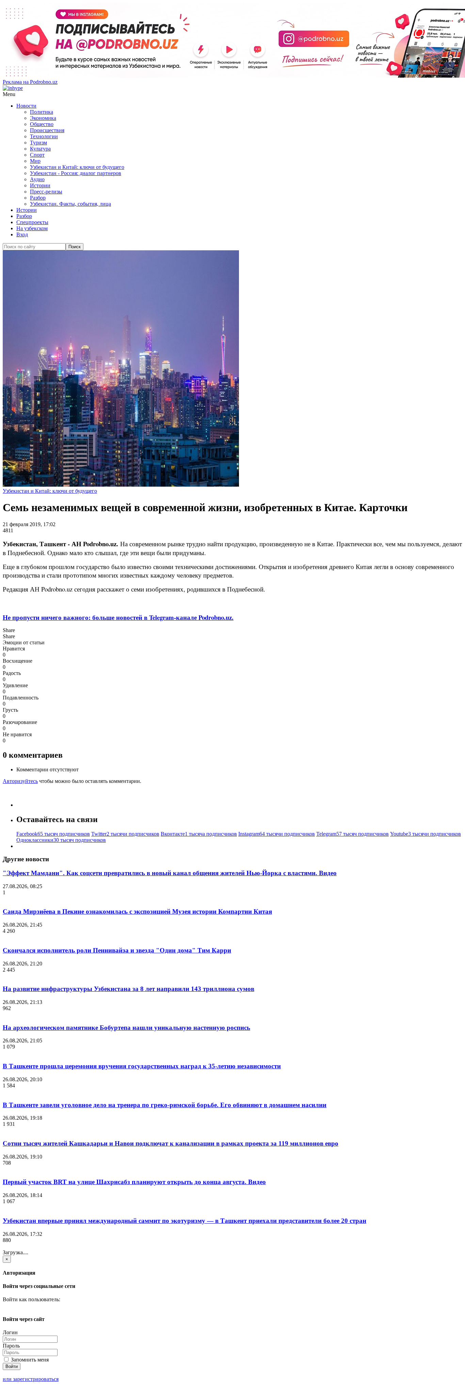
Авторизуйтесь (20, 781)
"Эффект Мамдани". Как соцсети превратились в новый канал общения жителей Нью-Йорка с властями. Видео (170, 873)
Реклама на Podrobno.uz (30, 82)
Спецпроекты (32, 222)
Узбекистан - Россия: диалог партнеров (75, 173)
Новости (26, 106)
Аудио (37, 179)
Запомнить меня (29, 1360)
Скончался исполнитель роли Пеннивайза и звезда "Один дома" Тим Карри (117, 950)
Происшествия (47, 130)
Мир (35, 161)
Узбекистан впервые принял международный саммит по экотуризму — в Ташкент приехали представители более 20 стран (184, 1220)
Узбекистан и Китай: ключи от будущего (77, 167)
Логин (10, 1332)
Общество (41, 124)
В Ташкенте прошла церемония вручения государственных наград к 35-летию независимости (142, 1066)
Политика (41, 112)
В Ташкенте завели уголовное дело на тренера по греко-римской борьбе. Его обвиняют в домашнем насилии (164, 1104)
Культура (40, 149)
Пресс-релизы (46, 191)
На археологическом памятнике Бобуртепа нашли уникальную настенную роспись (126, 1027)
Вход (22, 234)
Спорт (37, 155)
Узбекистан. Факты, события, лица (70, 204)
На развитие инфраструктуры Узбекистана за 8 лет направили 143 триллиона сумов (128, 988)
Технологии (44, 136)
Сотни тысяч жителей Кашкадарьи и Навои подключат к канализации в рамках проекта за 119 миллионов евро (170, 1143)
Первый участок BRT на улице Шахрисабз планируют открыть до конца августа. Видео (134, 1181)
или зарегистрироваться (31, 1379)
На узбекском (32, 228)
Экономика (43, 118)
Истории (40, 185)
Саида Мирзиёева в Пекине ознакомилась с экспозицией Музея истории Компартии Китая (137, 911)
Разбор (38, 198)
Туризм (38, 142)
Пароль (11, 1346)
